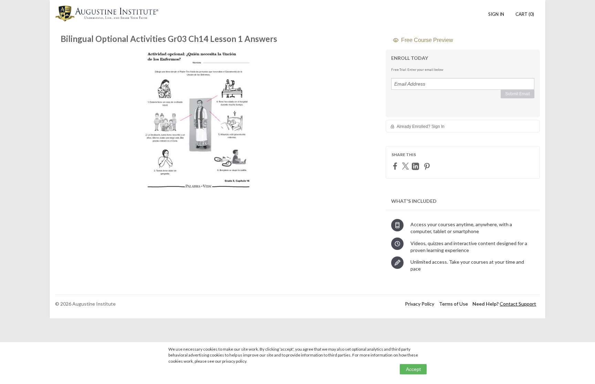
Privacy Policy (419, 304)
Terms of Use (453, 304)
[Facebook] (396, 165)
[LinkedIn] (416, 166)
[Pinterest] (427, 166)
